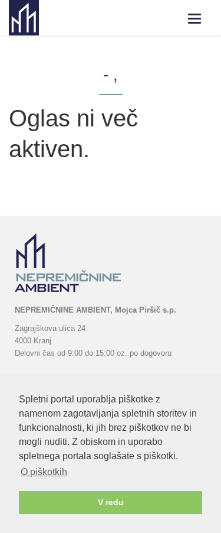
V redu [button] (111, 502)
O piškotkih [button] (44, 472)
